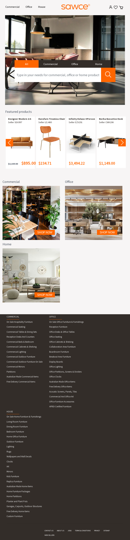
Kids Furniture (13, 476)
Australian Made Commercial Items (22, 376)
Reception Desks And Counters (20, 336)
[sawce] (75, 6)
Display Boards (56, 361)
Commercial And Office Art (61, 396)
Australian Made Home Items (20, 486)
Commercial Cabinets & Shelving (22, 346)
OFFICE (52, 316)
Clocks (10, 461)
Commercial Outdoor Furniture (21, 356)
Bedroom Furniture (15, 431)
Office (29, 6)
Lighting (10, 446)
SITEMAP (106, 531)
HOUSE (10, 411)
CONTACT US (49, 531)
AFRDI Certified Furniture (60, 406)
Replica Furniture (14, 481)
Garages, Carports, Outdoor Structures (24, 506)
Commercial (13, 6)
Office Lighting (56, 366)
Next (122, 142)
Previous (9, 142)
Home (98, 64)
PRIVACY (97, 531)
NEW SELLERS (49, 535)
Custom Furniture (15, 516)
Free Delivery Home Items (18, 511)
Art (8, 466)
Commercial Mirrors (16, 366)
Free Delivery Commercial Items (21, 381)
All (26, 64)
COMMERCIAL (13, 316)
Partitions (11, 371)
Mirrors (10, 471)
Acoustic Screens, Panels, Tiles (63, 391)
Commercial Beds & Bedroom (20, 341)
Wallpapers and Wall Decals (19, 456)
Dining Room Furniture (17, 426)
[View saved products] (115, 8)
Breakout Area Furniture (60, 356)
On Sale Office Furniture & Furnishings (66, 321)
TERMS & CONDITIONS (83, 531)
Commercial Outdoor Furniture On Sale (24, 361)
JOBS (69, 531)
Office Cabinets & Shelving (61, 341)
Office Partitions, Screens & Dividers (65, 371)
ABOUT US (60, 531)
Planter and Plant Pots (17, 501)
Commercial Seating (16, 326)
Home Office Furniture (17, 436)
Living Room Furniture (17, 421)
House (42, 6)
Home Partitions (14, 496)
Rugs (9, 451)
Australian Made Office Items (62, 381)
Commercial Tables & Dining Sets (22, 331)
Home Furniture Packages (18, 491)
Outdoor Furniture (15, 441)
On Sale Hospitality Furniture (19, 321)
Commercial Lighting (16, 351)
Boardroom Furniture (59, 351)
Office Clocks (55, 376)
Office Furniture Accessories (61, 401)
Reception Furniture (58, 326)
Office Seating (55, 336)
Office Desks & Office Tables (61, 331)
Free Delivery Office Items (60, 386)
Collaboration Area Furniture (62, 346)
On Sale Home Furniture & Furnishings (24, 416)
